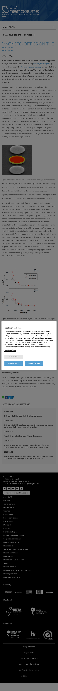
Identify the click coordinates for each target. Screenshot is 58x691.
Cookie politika (10, 350)
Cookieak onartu (13, 363)
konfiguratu (13, 357)
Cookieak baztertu (34, 363)
